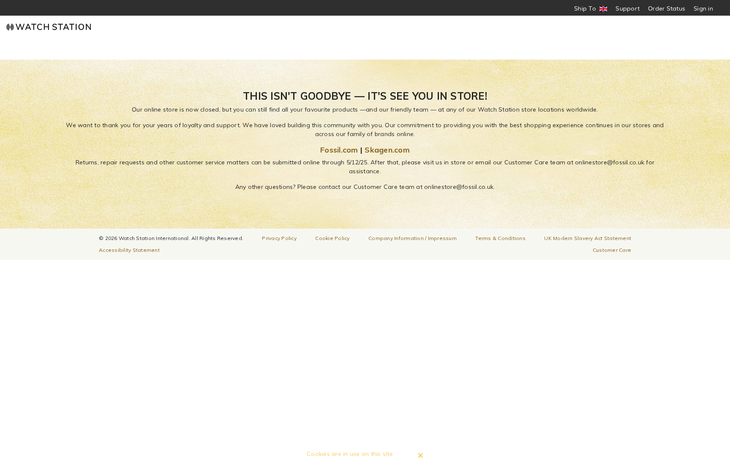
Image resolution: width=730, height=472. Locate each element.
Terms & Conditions (500, 238)
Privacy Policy (279, 238)
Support (628, 8)
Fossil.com (339, 150)
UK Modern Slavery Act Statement (587, 238)
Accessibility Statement (129, 250)
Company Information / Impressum (412, 238)
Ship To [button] (588, 8)
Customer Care (612, 250)
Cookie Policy (332, 238)
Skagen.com (387, 150)
